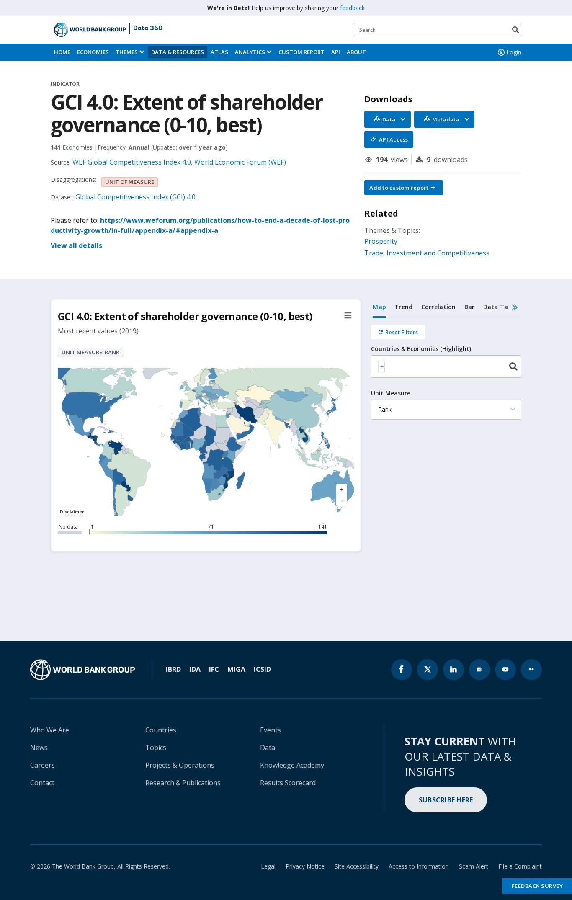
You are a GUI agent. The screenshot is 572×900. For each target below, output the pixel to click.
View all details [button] (76, 245)
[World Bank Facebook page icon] (401, 670)
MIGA (236, 669)
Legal (268, 866)
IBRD (173, 669)
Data (267, 747)
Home (62, 52)
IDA (195, 669)
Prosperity (380, 241)
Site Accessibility (357, 866)
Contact (42, 782)
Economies (93, 52)
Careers (42, 765)
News (39, 747)
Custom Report (301, 52)
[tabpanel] (446, 374)
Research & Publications (183, 782)
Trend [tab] (403, 307)
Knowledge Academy (292, 765)
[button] (403, 187)
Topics (155, 747)
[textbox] (381, 366)
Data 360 (147, 28)
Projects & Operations (179, 765)
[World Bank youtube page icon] (505, 670)
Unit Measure (390, 393)
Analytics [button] (250, 52)
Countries (160, 730)
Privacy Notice (305, 866)
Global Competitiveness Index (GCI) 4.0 (135, 196)
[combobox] (446, 366)
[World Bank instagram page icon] (479, 670)
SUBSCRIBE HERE (446, 800)
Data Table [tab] (500, 307)
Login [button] (513, 52)
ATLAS (219, 52)
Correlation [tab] (438, 307)
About (356, 52)
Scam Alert (473, 866)
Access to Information (419, 866)
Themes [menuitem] (127, 52)
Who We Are (49, 730)
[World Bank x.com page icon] (427, 670)
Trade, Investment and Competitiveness (427, 253)
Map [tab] (379, 307)
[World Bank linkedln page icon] (453, 670)
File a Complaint (520, 866)
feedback (352, 8)
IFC (214, 669)
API (335, 52)
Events (270, 730)
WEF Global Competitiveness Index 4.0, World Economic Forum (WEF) (179, 162)
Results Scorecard (288, 782)
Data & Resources (177, 52)
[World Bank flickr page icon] (531, 670)
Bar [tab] (469, 307)
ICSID (262, 669)
